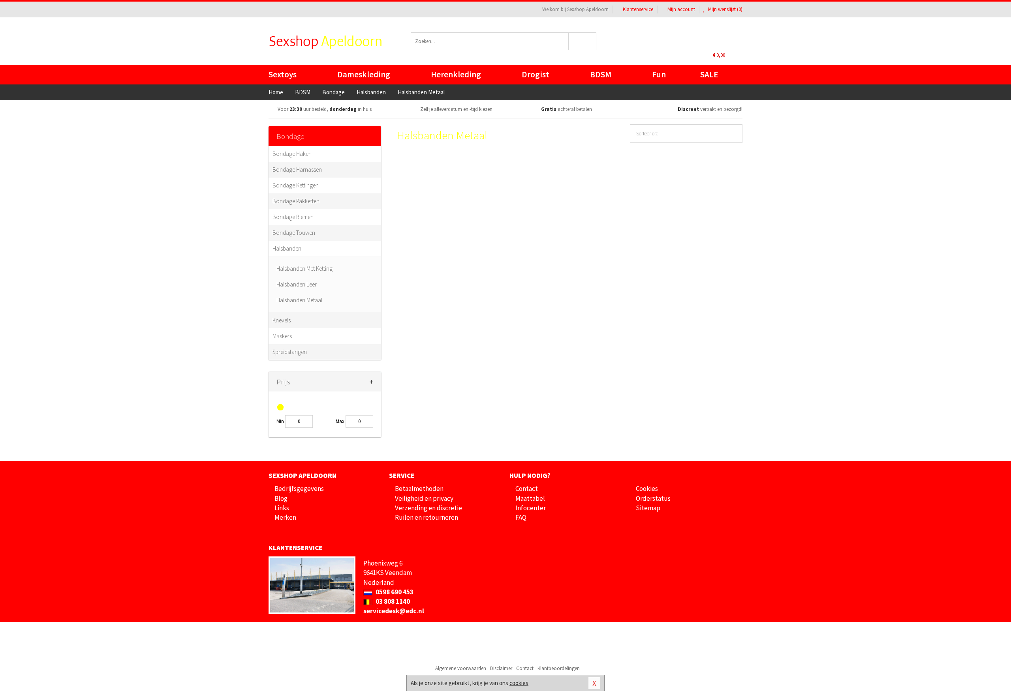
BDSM (600, 74)
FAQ (520, 517)
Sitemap (648, 508)
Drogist (535, 74)
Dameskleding (363, 74)
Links (281, 508)
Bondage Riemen (293, 217)
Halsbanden (286, 248)
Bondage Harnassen (297, 169)
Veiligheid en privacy (424, 498)
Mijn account (681, 9)
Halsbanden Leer (296, 284)
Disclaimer (501, 668)
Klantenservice (638, 9)
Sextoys (283, 74)
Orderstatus (653, 498)
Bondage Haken (292, 153)
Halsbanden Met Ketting (304, 268)
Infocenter (530, 508)
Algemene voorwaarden (460, 668)
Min (280, 421)
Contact (526, 488)
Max (340, 421)
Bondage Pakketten (295, 201)
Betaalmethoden (419, 488)
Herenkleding (456, 74)
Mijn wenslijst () (724, 9)
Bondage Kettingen (295, 185)
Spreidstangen (289, 352)
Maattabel (530, 498)
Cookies (647, 488)
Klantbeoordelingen (558, 668)
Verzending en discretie (428, 508)
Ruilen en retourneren (426, 517)
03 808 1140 (392, 601)
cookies (518, 683)
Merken (285, 517)
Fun (659, 74)
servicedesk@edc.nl (393, 611)
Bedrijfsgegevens (299, 488)
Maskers (282, 336)
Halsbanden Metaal (299, 300)
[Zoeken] (583, 41)
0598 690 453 (393, 592)
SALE (709, 74)
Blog (281, 498)
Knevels (281, 320)
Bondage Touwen (293, 232)
